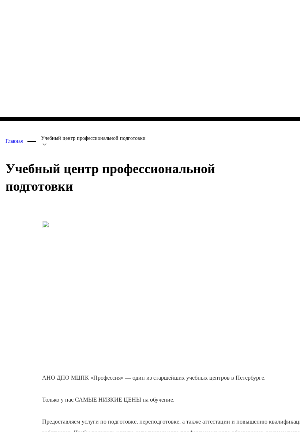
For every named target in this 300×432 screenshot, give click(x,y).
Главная (14, 141)
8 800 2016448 (28, 9)
